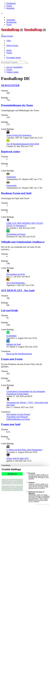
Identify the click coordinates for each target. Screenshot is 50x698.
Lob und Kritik (9, 310)
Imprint (38, 504)
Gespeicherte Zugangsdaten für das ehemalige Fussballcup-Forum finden (25, 392)
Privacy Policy (45, 504)
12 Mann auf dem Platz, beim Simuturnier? (24, 450)
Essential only (12, 482)
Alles (8, 40)
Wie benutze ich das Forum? (18, 414)
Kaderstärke (11, 336)
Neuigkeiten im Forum (15, 234)
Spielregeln (11, 177)
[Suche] (2, 34)
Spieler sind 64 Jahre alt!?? (17, 458)
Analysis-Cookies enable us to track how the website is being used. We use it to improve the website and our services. (38, 485)
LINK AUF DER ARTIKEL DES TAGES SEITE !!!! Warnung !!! (24, 224)
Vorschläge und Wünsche (17, 417)
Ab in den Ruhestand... (16, 283)
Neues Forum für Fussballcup (18, 135)
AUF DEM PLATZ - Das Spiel (17, 290)
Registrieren (11, 22)
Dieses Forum (12, 45)
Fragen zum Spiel (10, 424)
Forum (9, 53)
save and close (12, 488)
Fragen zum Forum (12, 359)
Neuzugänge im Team (15, 274)
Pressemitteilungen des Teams (17, 105)
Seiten (9, 50)
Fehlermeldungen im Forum (18, 419)
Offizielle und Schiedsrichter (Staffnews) (22, 241)
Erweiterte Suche (13, 57)
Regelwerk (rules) (10, 151)
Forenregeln (11, 185)
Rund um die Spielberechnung (19, 354)
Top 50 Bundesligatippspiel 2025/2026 (22, 144)
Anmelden (10, 20)
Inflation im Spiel (13, 344)
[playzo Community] (23, 31)
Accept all (12, 474)
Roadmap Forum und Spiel (16, 193)
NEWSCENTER (10, 85)
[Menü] (2, 13)
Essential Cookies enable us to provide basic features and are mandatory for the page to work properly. (39, 476)
